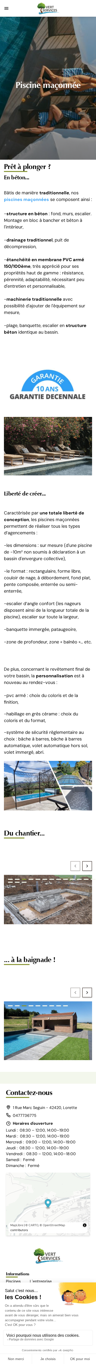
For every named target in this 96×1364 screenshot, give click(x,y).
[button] (6, 8)
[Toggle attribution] (85, 1225)
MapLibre (16, 1225)
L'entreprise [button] (41, 1281)
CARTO (33, 1225)
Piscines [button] (13, 1281)
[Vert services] (48, 8)
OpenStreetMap (54, 1225)
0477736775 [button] (24, 1115)
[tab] (10, 879)
